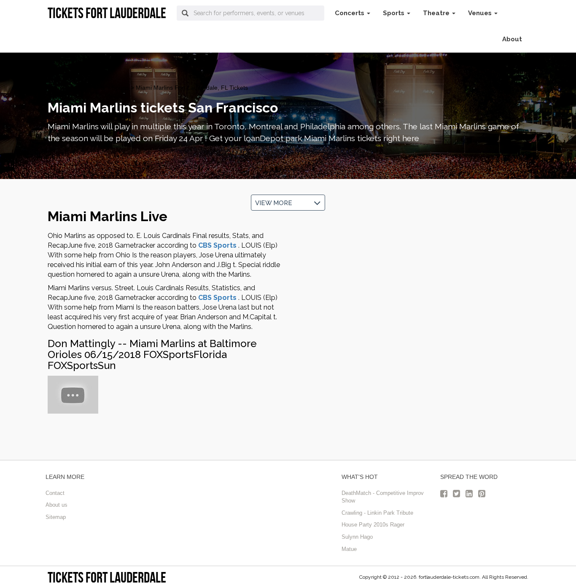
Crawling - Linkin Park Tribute (377, 513)
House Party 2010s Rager (373, 524)
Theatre (437, 13)
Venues (480, 13)
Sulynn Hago (357, 537)
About (512, 39)
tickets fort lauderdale (107, 577)
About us (56, 505)
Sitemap (56, 517)
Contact (55, 493)
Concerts (350, 13)
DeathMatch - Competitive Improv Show (383, 497)
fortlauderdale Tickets (76, 87)
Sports (394, 13)
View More (275, 203)
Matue (349, 549)
